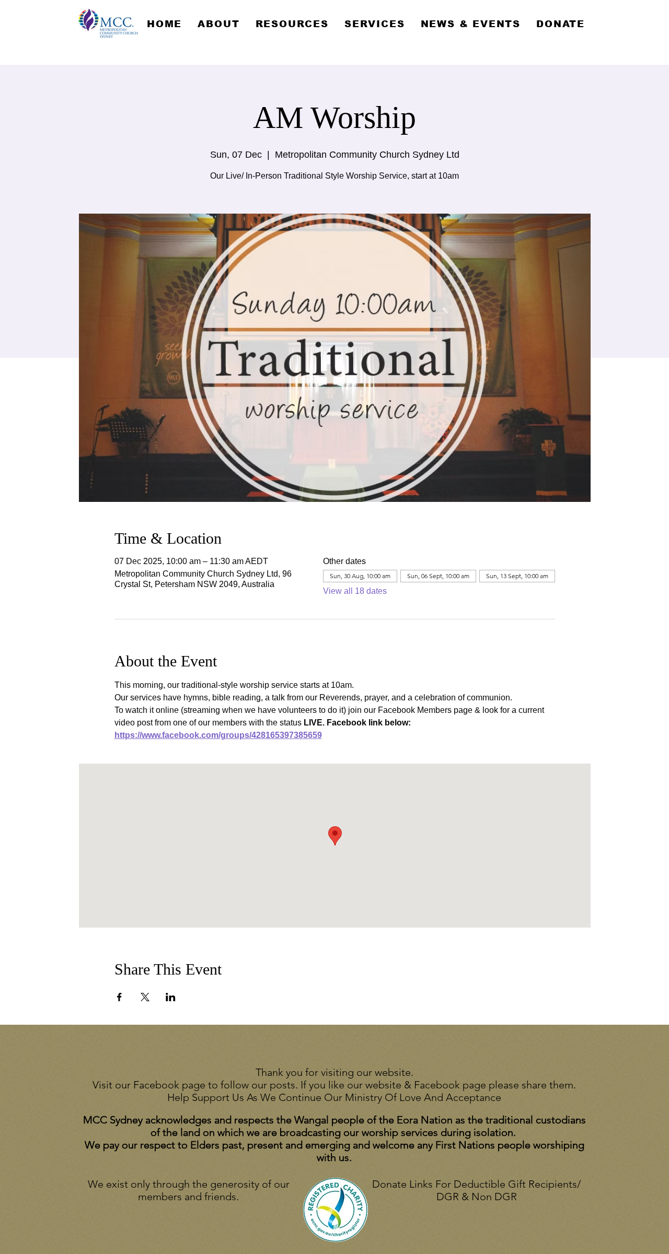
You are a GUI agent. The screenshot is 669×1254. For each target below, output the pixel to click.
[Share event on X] (145, 997)
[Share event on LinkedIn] (171, 997)
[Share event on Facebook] (119, 997)
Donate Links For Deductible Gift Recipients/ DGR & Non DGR (476, 1190)
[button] (218, 24)
